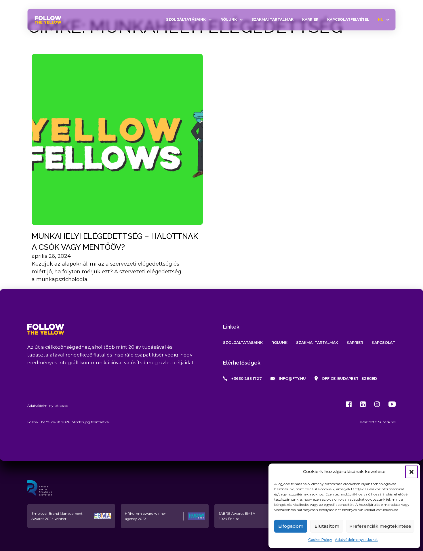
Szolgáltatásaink (186, 19)
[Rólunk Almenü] (241, 19)
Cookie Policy (320, 539)
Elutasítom (327, 526)
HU (381, 19)
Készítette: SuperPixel (378, 422)
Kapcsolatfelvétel (348, 19)
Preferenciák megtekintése (380, 526)
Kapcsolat (383, 342)
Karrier (310, 19)
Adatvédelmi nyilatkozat (356, 539)
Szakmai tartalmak (272, 19)
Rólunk (228, 19)
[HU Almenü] (388, 19)
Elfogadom (290, 526)
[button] (411, 472)
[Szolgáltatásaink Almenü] (210, 19)
